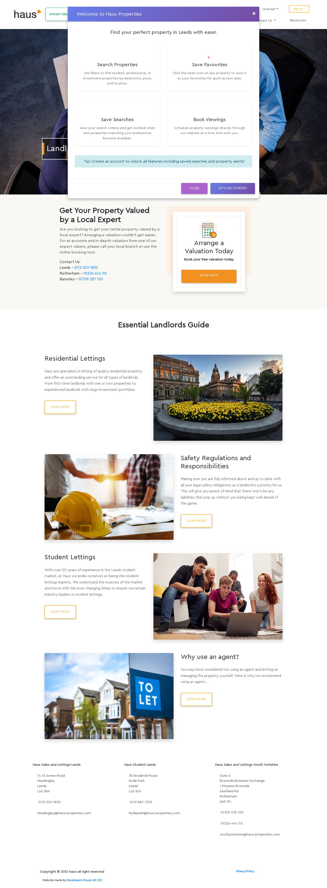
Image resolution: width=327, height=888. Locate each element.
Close (194, 188)
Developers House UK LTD (84, 880)
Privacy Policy (245, 871)
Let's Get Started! (233, 188)
